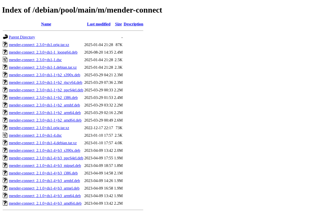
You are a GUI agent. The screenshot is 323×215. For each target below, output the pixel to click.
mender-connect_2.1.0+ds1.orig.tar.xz (39, 128)
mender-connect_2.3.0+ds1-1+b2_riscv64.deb (45, 82)
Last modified (99, 24)
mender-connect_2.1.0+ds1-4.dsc (35, 135)
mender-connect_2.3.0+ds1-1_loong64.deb (43, 52)
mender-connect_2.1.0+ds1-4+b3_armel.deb (44, 188)
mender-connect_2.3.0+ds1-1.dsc (35, 60)
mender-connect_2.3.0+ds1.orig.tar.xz (39, 45)
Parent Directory (22, 37)
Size (118, 24)
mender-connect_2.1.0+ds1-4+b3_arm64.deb (45, 196)
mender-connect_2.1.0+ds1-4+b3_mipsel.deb (45, 165)
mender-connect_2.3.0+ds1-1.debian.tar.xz (43, 67)
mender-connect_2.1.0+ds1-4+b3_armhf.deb (44, 180)
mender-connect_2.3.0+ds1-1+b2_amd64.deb (45, 120)
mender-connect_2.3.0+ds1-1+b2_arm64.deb (45, 113)
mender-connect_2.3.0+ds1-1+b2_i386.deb (43, 97)
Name (46, 24)
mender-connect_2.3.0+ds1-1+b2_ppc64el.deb (46, 90)
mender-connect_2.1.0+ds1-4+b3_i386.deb (43, 173)
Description (133, 24)
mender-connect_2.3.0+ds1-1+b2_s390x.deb (44, 75)
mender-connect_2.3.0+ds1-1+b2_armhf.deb (44, 105)
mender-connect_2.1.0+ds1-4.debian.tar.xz (43, 143)
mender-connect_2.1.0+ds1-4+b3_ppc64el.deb (46, 158)
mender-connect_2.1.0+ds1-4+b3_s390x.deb (44, 150)
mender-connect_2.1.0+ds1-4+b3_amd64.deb (45, 203)
